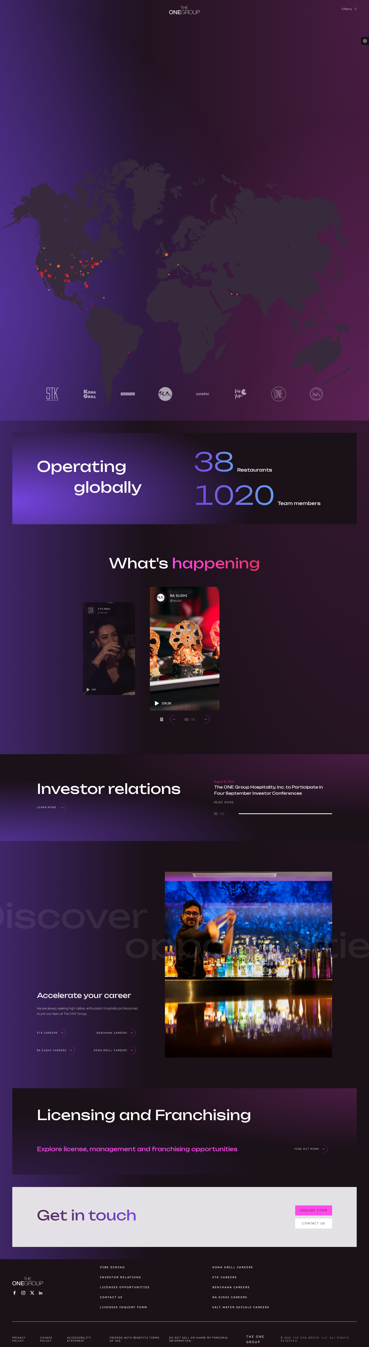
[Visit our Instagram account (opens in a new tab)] (23, 1292)
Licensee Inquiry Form (123, 1307)
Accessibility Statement (79, 1339)
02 (189, 719)
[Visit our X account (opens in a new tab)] (32, 1292)
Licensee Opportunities (125, 1287)
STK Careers (224, 1277)
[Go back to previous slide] (174, 719)
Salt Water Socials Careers (240, 1307)
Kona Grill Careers (232, 1267)
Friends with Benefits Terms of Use (135, 1339)
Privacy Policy (19, 1339)
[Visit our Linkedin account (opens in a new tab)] (41, 1293)
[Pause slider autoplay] (161, 719)
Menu (347, 9)
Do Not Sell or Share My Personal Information (199, 1339)
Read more (224, 802)
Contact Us (111, 1297)
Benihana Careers (231, 1287)
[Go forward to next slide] (205, 719)
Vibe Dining (112, 1267)
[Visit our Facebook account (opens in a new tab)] (14, 1292)
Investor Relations (120, 1277)
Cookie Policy (46, 1339)
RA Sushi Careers (229, 1297)
